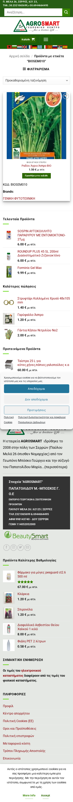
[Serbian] (60, 46)
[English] (24, 46)
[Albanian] (9, 46)
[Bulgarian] (14, 46)
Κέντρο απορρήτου (16, 713)
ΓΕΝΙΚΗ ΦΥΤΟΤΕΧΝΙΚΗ (19, 198)
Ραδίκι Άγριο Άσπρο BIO (36, 165)
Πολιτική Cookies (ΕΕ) (18, 721)
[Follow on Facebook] (6, 547)
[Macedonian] (50, 46)
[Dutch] (19, 46)
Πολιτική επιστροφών (18, 736)
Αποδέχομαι (36, 389)
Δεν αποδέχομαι (36, 399)
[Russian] (55, 46)
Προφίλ (8, 706)
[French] (29, 46)
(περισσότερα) (55, 467)
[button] (28, 39)
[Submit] (66, 12)
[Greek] (39, 46)
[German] (34, 46)
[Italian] (44, 46)
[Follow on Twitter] (20, 547)
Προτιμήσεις (36, 410)
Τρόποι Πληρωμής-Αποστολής (24, 751)
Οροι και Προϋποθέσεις (19, 728)
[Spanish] (65, 46)
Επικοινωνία (11, 758)
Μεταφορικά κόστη (16, 743)
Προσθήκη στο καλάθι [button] (36, 175)
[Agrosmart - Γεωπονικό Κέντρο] (36, 25)
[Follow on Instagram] (13, 547)
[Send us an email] (27, 547)
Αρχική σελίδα (19, 56)
